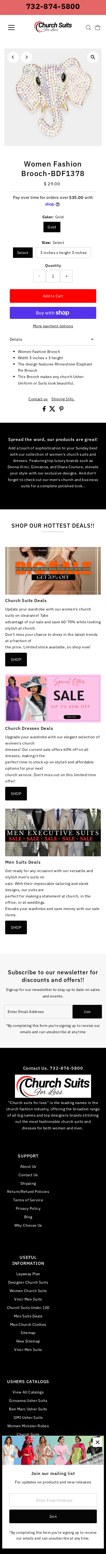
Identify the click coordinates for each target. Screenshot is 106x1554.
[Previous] (13, 57)
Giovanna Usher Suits (28, 1400)
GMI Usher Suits (28, 1417)
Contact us (38, 399)
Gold (52, 227)
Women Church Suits (28, 1290)
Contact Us (28, 1174)
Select (23, 252)
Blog (28, 1216)
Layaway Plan (28, 1273)
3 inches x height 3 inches (63, 252)
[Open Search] (88, 27)
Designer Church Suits (28, 1282)
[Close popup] (97, 1442)
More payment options (53, 325)
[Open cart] (97, 27)
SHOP (16, 659)
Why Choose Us (28, 1225)
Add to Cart (53, 295)
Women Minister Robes (28, 1425)
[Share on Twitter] (52, 410)
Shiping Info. (63, 399)
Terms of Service (28, 1199)
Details (16, 339)
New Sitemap (28, 1341)
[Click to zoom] (93, 57)
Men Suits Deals (28, 1316)
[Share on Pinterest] (61, 410)
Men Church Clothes (28, 1324)
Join (87, 1011)
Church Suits (28, 1434)
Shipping (28, 1183)
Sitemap (28, 1332)
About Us (28, 1166)
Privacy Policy (28, 1208)
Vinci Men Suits (28, 1299)
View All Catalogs (28, 1392)
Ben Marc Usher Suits (28, 1408)
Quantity (53, 265)
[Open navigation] (15, 27)
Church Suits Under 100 (28, 1307)
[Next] (26, 57)
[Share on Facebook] (44, 410)
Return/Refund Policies (28, 1191)
